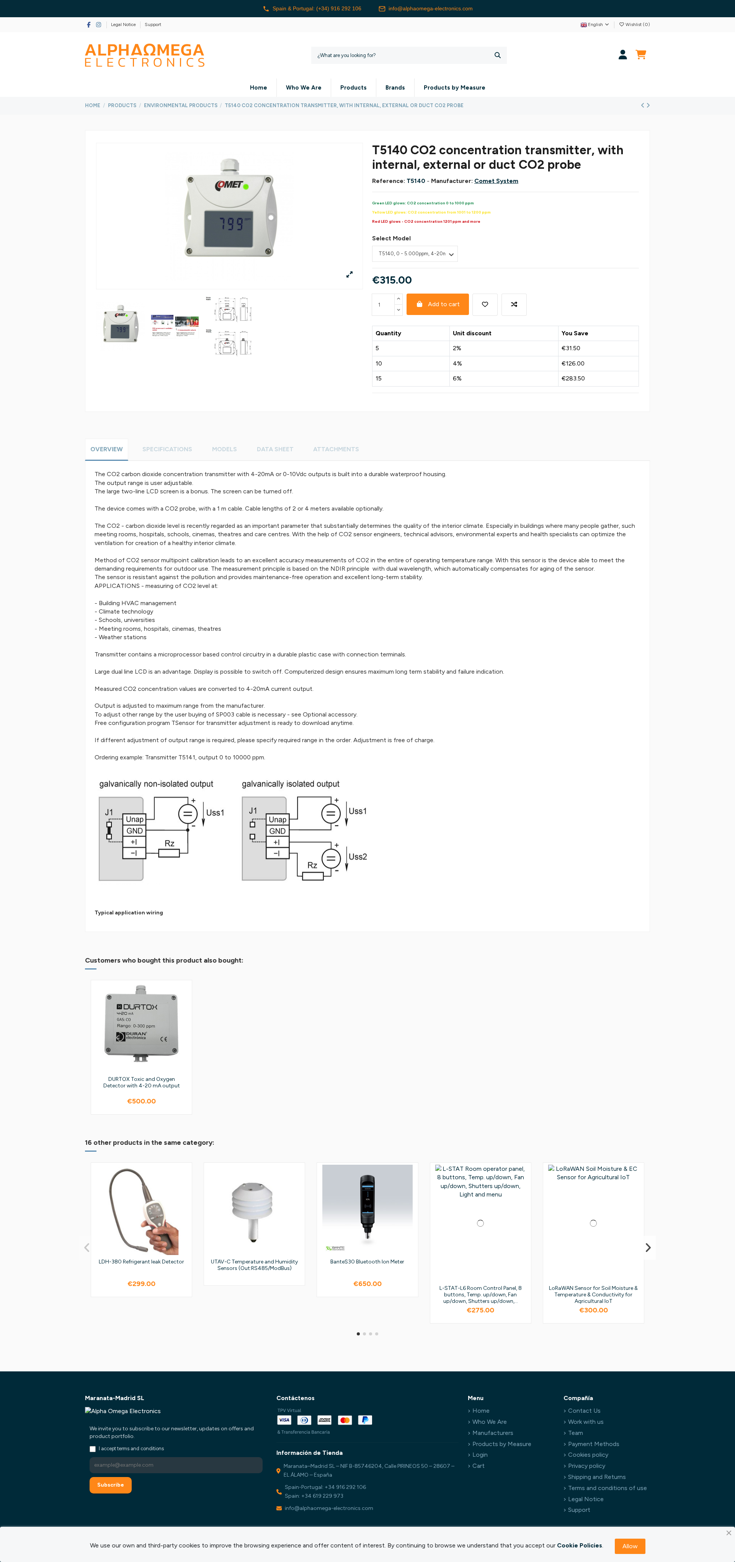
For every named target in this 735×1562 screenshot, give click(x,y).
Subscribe (110, 1485)
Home (481, 1410)
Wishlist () (637, 24)
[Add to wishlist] (485, 305)
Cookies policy (588, 1454)
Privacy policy (586, 1465)
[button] (358, 1333)
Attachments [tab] (336, 449)
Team (575, 1432)
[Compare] (183, 1009)
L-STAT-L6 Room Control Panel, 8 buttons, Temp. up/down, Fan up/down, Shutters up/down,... (480, 1294)
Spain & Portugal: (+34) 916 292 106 (317, 8)
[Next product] (648, 105)
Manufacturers (492, 1432)
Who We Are (489, 1421)
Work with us (586, 1421)
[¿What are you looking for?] (497, 55)
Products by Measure (501, 1444)
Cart (478, 1465)
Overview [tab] (106, 449)
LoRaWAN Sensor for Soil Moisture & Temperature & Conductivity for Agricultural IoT (593, 1294)
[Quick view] (183, 1023)
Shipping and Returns (597, 1476)
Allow (630, 1546)
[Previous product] (643, 105)
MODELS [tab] (224, 449)
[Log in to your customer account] (623, 55)
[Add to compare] (514, 305)
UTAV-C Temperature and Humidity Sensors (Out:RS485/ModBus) (254, 1264)
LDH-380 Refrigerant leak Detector (141, 1261)
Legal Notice (124, 24)
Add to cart (444, 304)
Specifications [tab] (167, 449)
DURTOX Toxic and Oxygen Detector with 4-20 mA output (141, 1082)
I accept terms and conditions (131, 1448)
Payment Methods (593, 1444)
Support (153, 24)
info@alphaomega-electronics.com (431, 8)
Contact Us (584, 1410)
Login (480, 1454)
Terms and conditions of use (607, 1488)
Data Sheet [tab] (275, 449)
